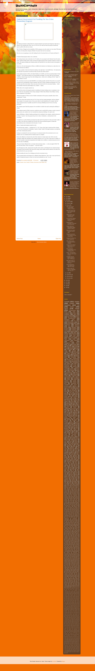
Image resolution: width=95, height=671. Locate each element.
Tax (72, 529)
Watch (72, 543)
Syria (65, 505)
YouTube (71, 558)
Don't (65, 331)
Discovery (69, 346)
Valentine (66, 530)
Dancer (74, 619)
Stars (71, 581)
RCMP (76, 468)
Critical (67, 565)
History (68, 406)
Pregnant (75, 482)
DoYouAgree (66, 397)
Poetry (72, 453)
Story (76, 462)
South (77, 498)
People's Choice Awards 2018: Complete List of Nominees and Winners (70, 87)
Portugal (76, 637)
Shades (76, 579)
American (77, 475)
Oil (64, 458)
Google (67, 523)
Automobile (75, 427)
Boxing (75, 450)
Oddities (72, 331)
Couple (73, 409)
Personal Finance (68, 421)
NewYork (75, 488)
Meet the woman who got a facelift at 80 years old (71, 211)
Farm (73, 595)
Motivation (76, 340)
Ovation (69, 604)
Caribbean (66, 590)
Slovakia (71, 645)
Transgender (72, 542)
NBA (78, 370)
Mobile (78, 512)
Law (78, 480)
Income (71, 549)
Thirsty (65, 434)
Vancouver (75, 406)
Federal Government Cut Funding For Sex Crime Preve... (71, 235)
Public (72, 554)
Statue (74, 646)
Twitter (65, 431)
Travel (76, 529)
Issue (76, 449)
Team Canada (71, 505)
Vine (72, 557)
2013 (67, 196)
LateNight (66, 408)
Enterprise (73, 487)
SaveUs (75, 366)
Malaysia (73, 602)
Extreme (77, 444)
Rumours (72, 422)
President (75, 432)
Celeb (72, 444)
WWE (72, 517)
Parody (73, 604)
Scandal (77, 315)
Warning (65, 651)
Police (68, 379)
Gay (75, 371)
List (72, 425)
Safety (78, 578)
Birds (65, 531)
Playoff (73, 605)
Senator (78, 643)
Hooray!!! (66, 502)
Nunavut (71, 633)
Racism (65, 577)
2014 (67, 198)
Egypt (67, 487)
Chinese (68, 460)
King (72, 536)
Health (77, 308)
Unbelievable (76, 358)
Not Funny (71, 393)
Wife (72, 465)
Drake (65, 472)
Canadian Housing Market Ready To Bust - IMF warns (71, 257)
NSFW (73, 525)
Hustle (65, 570)
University (75, 463)
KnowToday (77, 570)
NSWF (65, 632)
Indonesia (71, 511)
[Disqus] (39, 182)
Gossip (72, 402)
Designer (76, 592)
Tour (67, 517)
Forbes (76, 521)
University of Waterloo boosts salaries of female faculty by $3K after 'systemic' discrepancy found (71, 134)
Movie (76, 456)
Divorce (65, 467)
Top (65, 392)
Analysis (77, 454)
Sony (73, 498)
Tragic (65, 350)
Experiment (66, 595)
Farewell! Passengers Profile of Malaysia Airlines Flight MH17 (74, 171)
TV (72, 437)
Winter (76, 557)
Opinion (77, 376)
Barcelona (76, 587)
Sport (66, 308)
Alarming (74, 333)
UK (69, 326)
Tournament (74, 434)
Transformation (75, 582)
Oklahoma (66, 634)
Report (75, 461)
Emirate (70, 621)
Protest (77, 398)
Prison (70, 483)
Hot (70, 624)
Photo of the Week (68, 388)
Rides (71, 578)
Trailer (73, 649)
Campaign (69, 349)
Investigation (66, 524)
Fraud (67, 402)
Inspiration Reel (69, 319)
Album (72, 485)
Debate (75, 384)
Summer (72, 647)
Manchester (75, 629)
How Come (71, 337)
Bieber (65, 520)
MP (78, 571)
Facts (67, 534)
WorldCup (66, 365)
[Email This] (41, 160)
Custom (76, 565)
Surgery (75, 490)
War (76, 474)
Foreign (65, 522)
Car (65, 452)
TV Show (76, 320)
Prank (65, 576)
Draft (74, 593)
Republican (66, 578)
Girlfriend (73, 479)
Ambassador (66, 519)
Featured (74, 328)
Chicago (67, 532)
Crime (25, 162)
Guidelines (76, 623)
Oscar (70, 489)
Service (67, 644)
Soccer (77, 343)
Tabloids (75, 374)
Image (69, 570)
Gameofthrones (72, 522)
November (69, 276)
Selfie (78, 503)
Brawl (73, 508)
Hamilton (66, 549)
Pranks (65, 490)
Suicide (70, 484)
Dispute (75, 466)
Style (69, 647)
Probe (77, 576)
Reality (72, 430)
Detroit (65, 593)
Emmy (74, 621)
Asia (74, 335)
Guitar (74, 569)
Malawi (70, 629)
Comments (74, 375)
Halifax (76, 510)
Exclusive (66, 385)
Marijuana (70, 551)
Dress (74, 533)
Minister (65, 495)
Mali (77, 602)
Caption (73, 486)
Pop (71, 468)
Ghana (78, 622)
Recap (77, 554)
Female (76, 567)
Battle (68, 378)
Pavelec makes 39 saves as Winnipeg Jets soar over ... (71, 269)
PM (77, 481)
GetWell (77, 522)
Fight (68, 509)
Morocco (68, 631)
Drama (76, 478)
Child (78, 486)
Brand (71, 500)
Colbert (65, 617)
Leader (69, 512)
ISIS (72, 412)
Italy (65, 512)
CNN (78, 531)
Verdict (66, 375)
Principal (65, 639)
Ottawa (42, 162)
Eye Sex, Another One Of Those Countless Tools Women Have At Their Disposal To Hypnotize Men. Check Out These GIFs (74, 184)
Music (75, 323)
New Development (73, 390)
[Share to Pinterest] (46, 160)
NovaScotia (73, 537)
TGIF (74, 581)
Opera (70, 634)
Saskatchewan (69, 445)
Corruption (66, 619)
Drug (78, 533)
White (71, 475)
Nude (65, 450)
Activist (72, 587)
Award (68, 470)
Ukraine (67, 543)
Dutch (74, 620)
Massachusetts (66, 630)
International (67, 354)
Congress (76, 545)
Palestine (66, 574)
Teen (73, 469)
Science (66, 433)
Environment (71, 594)
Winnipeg (66, 382)
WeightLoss (73, 609)
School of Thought (73, 391)
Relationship (72, 448)
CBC (66, 589)
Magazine (68, 403)
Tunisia (65, 650)
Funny (68, 323)
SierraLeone (66, 645)
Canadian (67, 305)
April (68, 272)
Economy (73, 357)
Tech (69, 332)
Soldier (65, 646)
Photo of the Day (67, 605)
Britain (74, 560)
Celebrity (77, 491)
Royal (71, 497)
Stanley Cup (77, 528)
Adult (65, 544)
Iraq (65, 535)
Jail (72, 570)
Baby (65, 442)
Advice (71, 610)
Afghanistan (66, 559)
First (75, 431)
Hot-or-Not (66, 412)
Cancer (65, 459)
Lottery (75, 571)
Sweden (65, 648)
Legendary (73, 601)
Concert (71, 564)
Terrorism (77, 324)
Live (71, 571)
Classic (77, 616)
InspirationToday (68, 372)
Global (74, 344)
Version (77, 608)
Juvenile (66, 380)
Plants (65, 637)
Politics (69, 359)
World (76, 395)
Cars (67, 545)
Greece (72, 523)
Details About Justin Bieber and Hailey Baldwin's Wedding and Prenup (71, 104)
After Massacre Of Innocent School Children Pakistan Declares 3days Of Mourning (74, 161)
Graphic (71, 534)
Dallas (65, 566)
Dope (72, 394)
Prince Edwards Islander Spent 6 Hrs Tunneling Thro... (71, 249)
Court (65, 348)
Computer (72, 591)
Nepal (70, 632)
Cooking (76, 618)
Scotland (67, 579)
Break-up (76, 500)
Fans (78, 487)
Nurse (78, 537)
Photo (65, 311)
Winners (69, 506)
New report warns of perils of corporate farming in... (71, 261)
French (73, 568)
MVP (65, 629)
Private (69, 576)
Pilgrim (71, 636)
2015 (67, 200)
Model (71, 456)
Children (72, 471)
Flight (65, 568)
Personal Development (74, 408)
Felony (66, 622)
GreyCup (72, 548)
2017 (67, 282)
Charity (70, 520)
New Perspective (69, 513)
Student (65, 499)
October (76, 633)
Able (72, 404)
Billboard (65, 588)
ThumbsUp (67, 384)
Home (39, 238)
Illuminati (78, 624)
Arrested (76, 507)
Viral (71, 530)
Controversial (72, 310)
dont (77, 609)
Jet (77, 535)
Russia (65, 462)
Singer (78, 405)
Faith (75, 346)
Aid (68, 544)
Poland (77, 605)
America (66, 427)
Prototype (77, 639)
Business (66, 428)
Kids (70, 550)
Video (74, 311)
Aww (65, 446)
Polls (69, 637)
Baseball (66, 500)
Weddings (66, 465)
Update (77, 301)
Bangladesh (66, 615)
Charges (77, 459)
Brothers (78, 588)
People (65, 575)
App (71, 544)
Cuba (65, 546)
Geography (66, 548)
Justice (65, 468)
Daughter (68, 466)
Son (71, 462)
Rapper (68, 409)
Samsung (71, 555)
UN (65, 506)
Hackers (76, 534)
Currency (70, 619)
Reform (76, 577)
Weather (66, 475)
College (69, 617)
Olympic (67, 481)
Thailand (76, 648)
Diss (71, 386)
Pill (74, 636)
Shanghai (76, 644)
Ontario (75, 382)
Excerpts (71, 472)
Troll (76, 445)
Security (74, 607)
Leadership (67, 601)
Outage (73, 634)
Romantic (76, 606)
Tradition (69, 649)
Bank (76, 499)
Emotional (76, 566)
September (69, 274)
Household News (67, 424)
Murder (65, 457)
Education (66, 394)
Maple (77, 524)
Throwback (66, 542)
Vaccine (67, 557)
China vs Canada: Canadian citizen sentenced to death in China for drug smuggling (71, 83)
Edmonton (66, 479)
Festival (75, 467)
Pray (69, 458)
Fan (70, 595)
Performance (75, 635)
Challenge (76, 590)
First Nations (70, 521)
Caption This (67, 352)
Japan (74, 535)
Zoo (78, 651)
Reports (72, 341)
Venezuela (76, 650)
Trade (77, 505)
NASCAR (76, 631)
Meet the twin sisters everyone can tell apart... (71, 231)
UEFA (69, 650)
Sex (45, 162)
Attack (74, 417)
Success (70, 608)
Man (73, 452)
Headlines (66, 314)
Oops (76, 393)
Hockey (65, 396)
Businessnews (67, 435)
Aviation (68, 411)
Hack (72, 510)
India (65, 473)
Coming (77, 617)
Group (77, 548)
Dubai (77, 593)
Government (36, 162)
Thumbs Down (67, 463)
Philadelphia (66, 636)
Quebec (75, 397)
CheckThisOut (67, 376)
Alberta (72, 401)
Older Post (58, 238)
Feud (65, 596)
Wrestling (66, 558)
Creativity (75, 439)
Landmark (75, 424)
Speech (76, 555)
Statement (69, 646)
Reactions (66, 497)
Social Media (75, 336)
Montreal (66, 414)
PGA (77, 573)
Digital (69, 593)
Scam (65, 607)
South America (74, 433)
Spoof (65, 541)
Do (76, 471)
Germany (77, 509)
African (65, 507)
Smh (65, 580)
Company (66, 478)
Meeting (65, 603)
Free (75, 596)
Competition (68, 439)
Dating (77, 348)
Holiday (76, 501)
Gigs (69, 452)
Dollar (70, 533)
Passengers (66, 553)
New (40, 162)
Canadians (67, 320)
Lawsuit (77, 402)
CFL (77, 560)
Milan (65, 631)
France (72, 596)
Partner (77, 604)
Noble (78, 551)
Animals (74, 350)
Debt (67, 533)
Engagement (76, 546)
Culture (73, 592)
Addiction (65, 610)
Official (77, 603)
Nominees (66, 496)
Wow (75, 332)
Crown (70, 592)
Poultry (65, 638)
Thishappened (75, 541)
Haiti (77, 569)
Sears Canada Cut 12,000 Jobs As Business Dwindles (72, 152)
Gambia (74, 622)
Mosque (72, 631)
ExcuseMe (76, 359)
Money (78, 452)
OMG (75, 363)
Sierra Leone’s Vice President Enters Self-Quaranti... (70, 215)
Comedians (77, 404)
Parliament (75, 552)
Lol (76, 349)
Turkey (74, 608)
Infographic (68, 432)
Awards (66, 336)
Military (69, 363)
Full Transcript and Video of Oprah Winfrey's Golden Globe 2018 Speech (74, 113)
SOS (74, 339)
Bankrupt (70, 615)
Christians (73, 532)
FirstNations (71, 547)
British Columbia (73, 396)
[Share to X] (44, 160)
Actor (67, 444)
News (78, 317)
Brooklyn (78, 615)
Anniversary (77, 559)
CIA (66, 616)
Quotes (67, 405)
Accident (67, 485)
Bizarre (74, 407)
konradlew (54, 661)
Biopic (67, 560)
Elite (77, 620)
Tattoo (75, 556)
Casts (73, 616)
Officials (71, 573)
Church (78, 532)
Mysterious (72, 447)
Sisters (71, 528)
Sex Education (69, 504)
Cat (71, 590)
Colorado (73, 617)
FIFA (65, 509)
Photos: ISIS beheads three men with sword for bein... (71, 253)
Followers (70, 622)
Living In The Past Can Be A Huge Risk (71, 239)
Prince (65, 483)
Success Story (67, 395)
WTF (65, 383)
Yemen (72, 651)
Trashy (72, 454)
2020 (67, 287)
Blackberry (70, 588)
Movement (68, 572)
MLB (69, 602)
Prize (73, 576)
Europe (66, 328)
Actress (65, 417)
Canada (21, 162)
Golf (71, 501)
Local (77, 601)
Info (76, 428)
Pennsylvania (68, 635)
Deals (75, 379)
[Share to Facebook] (45, 160)
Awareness (67, 324)
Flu (69, 568)
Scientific (76, 497)
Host (77, 523)
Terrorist (72, 474)
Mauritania (72, 630)
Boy (70, 560)
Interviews (66, 366)
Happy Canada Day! (74, 142)
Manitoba (71, 423)
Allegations (66, 407)
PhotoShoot (66, 429)
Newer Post (19, 238)
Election (76, 386)
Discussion (72, 436)
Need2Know (69, 461)
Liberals (72, 524)
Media (76, 412)
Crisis (72, 307)
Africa (74, 313)
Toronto (66, 335)
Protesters (73, 639)
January (68, 201)
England (66, 567)
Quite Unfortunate (72, 353)
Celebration (76, 378)
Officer (67, 453)
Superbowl (77, 484)
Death (72, 428)
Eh (77, 520)
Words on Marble (70, 389)
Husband (68, 488)
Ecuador (65, 594)
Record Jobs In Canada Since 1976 (71, 71)
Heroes (65, 456)
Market (73, 446)
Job (78, 460)
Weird (69, 651)
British (76, 441)
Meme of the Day (67, 525)
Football (77, 401)
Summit (77, 647)
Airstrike (70, 507)
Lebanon (67, 571)
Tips (68, 344)
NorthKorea (66, 537)
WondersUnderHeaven (74, 443)
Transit (77, 649)
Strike (77, 646)
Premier (77, 638)
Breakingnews (67, 418)
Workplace (76, 506)
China (68, 455)
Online (73, 481)
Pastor (76, 574)
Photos (71, 414)
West (76, 517)
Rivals (67, 404)
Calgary (75, 435)
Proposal (66, 527)
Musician (71, 473)
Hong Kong (66, 624)
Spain (66, 608)
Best (78, 544)
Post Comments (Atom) (41, 242)
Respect (65, 555)
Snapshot (66, 313)
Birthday (65, 491)
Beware (75, 419)
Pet (69, 575)
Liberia (65, 551)
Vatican (72, 650)
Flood (68, 596)
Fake (67, 547)
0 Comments (35, 160)
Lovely (74, 380)
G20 (77, 568)
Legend (66, 358)
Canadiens (76, 589)
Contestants (72, 618)
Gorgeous (67, 623)
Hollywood (67, 367)
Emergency (66, 621)
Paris (78, 436)
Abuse (76, 543)
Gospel (72, 623)
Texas (78, 581)
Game (76, 472)
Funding (31, 162)
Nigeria (76, 513)
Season (72, 579)
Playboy (73, 575)
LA (73, 550)
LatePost (73, 480)
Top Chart (70, 317)
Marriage (74, 327)
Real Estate (66, 469)
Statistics (77, 388)
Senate (74, 643)
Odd (76, 457)
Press (65, 441)
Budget (74, 531)
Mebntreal (76, 630)
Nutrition (71, 457)
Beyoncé (68, 486)
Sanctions (70, 643)
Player (76, 496)
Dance (70, 566)
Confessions (66, 618)
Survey (65, 556)
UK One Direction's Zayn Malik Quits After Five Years (70, 265)
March (68, 205)
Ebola (76, 394)
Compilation (74, 411)
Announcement (75, 345)
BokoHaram (71, 491)
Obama (65, 489)
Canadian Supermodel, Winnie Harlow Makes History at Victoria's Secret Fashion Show (74, 124)
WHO (65, 609)
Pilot (77, 636)
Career (70, 392)
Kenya (67, 480)
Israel (77, 549)
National (77, 525)
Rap (71, 577)
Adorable (76, 558)
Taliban (67, 529)
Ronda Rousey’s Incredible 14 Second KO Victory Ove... (71, 223)
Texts (73, 648)
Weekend (68, 609)
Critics (72, 565)
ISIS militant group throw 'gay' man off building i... (71, 242)
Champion (75, 399)
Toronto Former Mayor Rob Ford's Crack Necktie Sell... (71, 246)
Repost (65, 391)
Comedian (66, 420)
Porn (77, 575)
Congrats (66, 401)
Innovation (66, 430)
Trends (78, 469)
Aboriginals (75, 518)
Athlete (72, 356)
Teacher (69, 541)
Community (66, 564)
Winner (71, 499)
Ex (64, 521)
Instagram (74, 420)
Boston (74, 588)
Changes (75, 476)
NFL (78, 403)
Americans (76, 610)
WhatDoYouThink (73, 416)
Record (68, 374)
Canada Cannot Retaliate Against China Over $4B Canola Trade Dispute (71, 75)
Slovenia (78, 607)
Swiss (69, 648)
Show (65, 498)
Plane (70, 482)
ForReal (65, 440)
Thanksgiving (68, 582)
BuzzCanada (26, 6)
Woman (74, 429)
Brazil (77, 508)
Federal (27, 162)
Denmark (65, 620)
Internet (75, 442)
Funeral (76, 547)
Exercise (78, 621)
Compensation (66, 591)
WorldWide (74, 361)
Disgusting (75, 455)
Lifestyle (66, 333)
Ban (69, 446)
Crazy (74, 365)
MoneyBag (76, 352)
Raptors (71, 527)
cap (66, 652)
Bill (77, 530)
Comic (70, 431)
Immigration (66, 398)
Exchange (71, 567)
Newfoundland (76, 502)
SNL (75, 578)
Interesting (66, 340)
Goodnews (73, 383)
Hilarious (74, 385)
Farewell (72, 370)
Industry (70, 502)
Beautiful (77, 485)
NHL (76, 425)
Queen (65, 606)
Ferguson (74, 460)
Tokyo (65, 649)
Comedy (66, 501)
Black (70, 442)
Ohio (65, 604)
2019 (67, 285)
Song (69, 498)
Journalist (66, 550)
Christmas (77, 437)
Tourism (66, 416)
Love (68, 361)
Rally (76, 415)
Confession (77, 564)
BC (73, 470)
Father (71, 467)
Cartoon (65, 436)
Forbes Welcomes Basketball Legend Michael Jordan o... (71, 227)
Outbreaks (76, 489)
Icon (78, 431)
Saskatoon (66, 528)
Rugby (66, 643)
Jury (78, 479)
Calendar (70, 589)
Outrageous (67, 343)
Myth (75, 551)
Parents (71, 574)
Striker (65, 647)
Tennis (70, 441)
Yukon (76, 651)
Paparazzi (77, 634)
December (69, 278)
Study (65, 484)
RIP (78, 322)
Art (70, 427)
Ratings (69, 606)
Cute (71, 478)
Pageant (75, 526)
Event (77, 594)
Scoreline (76, 483)
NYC (76, 473)
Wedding (77, 410)
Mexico (73, 512)
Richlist (76, 527)
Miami (69, 603)
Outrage (68, 552)
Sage (71, 490)
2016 (67, 280)
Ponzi (72, 637)
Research (66, 386)
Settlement (71, 644)
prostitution (68, 587)
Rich (73, 606)
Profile (69, 639)
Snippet (76, 645)
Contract (76, 591)
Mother (65, 443)
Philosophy (73, 553)
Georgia (65, 569)
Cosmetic (65, 592)
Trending (66, 362)
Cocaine (71, 545)
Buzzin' (72, 369)
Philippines (68, 503)
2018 (67, 283)
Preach (73, 638)
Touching (66, 345)
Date (77, 619)
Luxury (65, 602)
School (70, 450)
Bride (74, 615)
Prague (69, 638)
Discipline (70, 620)
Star (76, 430)
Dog (71, 593)
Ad (74, 530)
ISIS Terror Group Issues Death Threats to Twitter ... (71, 207)
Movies (73, 403)
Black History (67, 508)
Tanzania (70, 556)
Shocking (76, 504)
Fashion (74, 330)
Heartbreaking (74, 440)
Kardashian (66, 536)
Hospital (65, 511)
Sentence (66, 474)
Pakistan (71, 496)
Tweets (78, 542)
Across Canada (68, 315)
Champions (71, 459)
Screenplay (69, 607)
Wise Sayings (76, 418)
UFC (78, 556)
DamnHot (77, 465)
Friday (78, 596)
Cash (69, 616)
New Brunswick (74, 495)
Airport (72, 559)
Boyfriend (69, 531)
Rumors (67, 437)
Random (68, 399)
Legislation (66, 425)
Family (66, 330)
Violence (71, 410)
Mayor (76, 536)
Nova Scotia (68, 526)
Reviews (73, 405)
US (78, 305)
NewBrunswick (75, 632)
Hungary (73, 624)
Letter (77, 550)
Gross (70, 569)
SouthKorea (71, 580)
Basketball (69, 419)
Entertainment (71, 318)
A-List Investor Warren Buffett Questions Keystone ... (71, 219)
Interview (70, 415)
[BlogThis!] (42, 160)
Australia (75, 458)
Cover (74, 520)
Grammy (67, 510)
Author (75, 544)
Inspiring (76, 511)
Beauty (77, 372)
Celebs (72, 303)
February (69, 203)
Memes (72, 398)
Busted (71, 348)
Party (65, 482)
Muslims (73, 603)
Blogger (63, 661)
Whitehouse (66, 518)
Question (73, 503)
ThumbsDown (75, 362)
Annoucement (74, 519)
